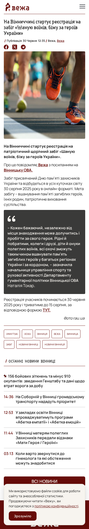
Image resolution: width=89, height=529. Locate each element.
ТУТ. (47, 310)
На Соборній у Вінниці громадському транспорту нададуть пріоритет (50, 399)
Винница (72, 334)
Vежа (27, 334)
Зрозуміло (22, 516)
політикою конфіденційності (56, 506)
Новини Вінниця (55, 344)
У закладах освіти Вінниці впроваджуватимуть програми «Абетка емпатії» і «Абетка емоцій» (48, 417)
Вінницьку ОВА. (18, 170)
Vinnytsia (12, 334)
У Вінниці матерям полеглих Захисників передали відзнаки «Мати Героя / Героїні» (44, 437)
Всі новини (44, 481)
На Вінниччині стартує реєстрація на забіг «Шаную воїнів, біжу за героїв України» (42, 27)
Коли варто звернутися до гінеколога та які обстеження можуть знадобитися (43, 458)
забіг (9, 344)
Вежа (60, 41)
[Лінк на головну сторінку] (17, 7)
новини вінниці (28, 344)
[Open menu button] (82, 7)
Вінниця (42, 334)
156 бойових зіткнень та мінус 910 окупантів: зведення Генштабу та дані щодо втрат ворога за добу (44, 381)
